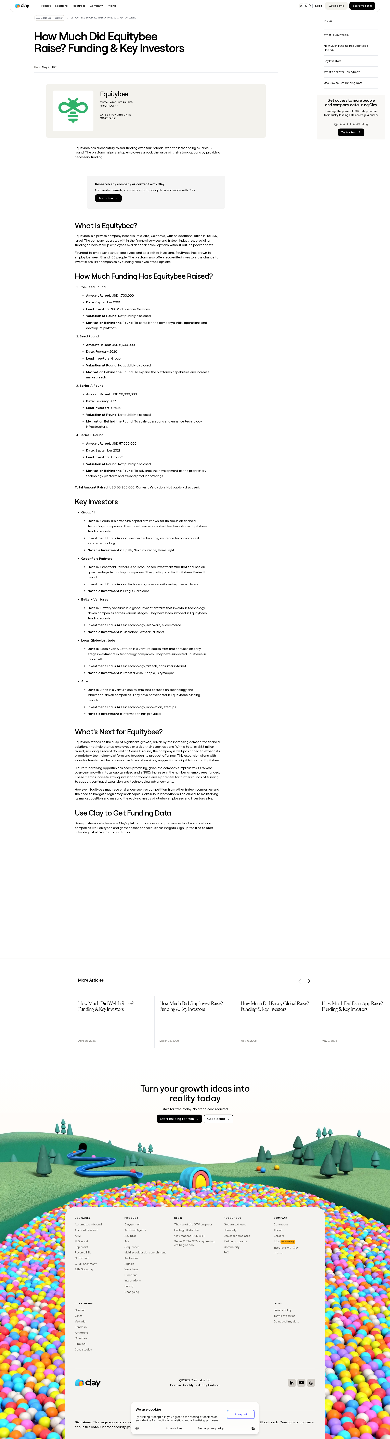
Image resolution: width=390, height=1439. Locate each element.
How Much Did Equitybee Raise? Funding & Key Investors (103, 18)
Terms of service (284, 1315)
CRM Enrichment (86, 1263)
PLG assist (81, 1241)
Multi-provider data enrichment (145, 1252)
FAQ (226, 1252)
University (230, 1230)
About (278, 1230)
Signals (129, 1263)
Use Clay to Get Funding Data (343, 82)
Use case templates (237, 1235)
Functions (131, 1275)
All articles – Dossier (49, 18)
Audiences (131, 1258)
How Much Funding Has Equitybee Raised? (346, 48)
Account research (86, 1230)
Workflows (132, 1269)
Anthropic (81, 1332)
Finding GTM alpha (186, 1230)
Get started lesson (236, 1224)
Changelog (132, 1291)
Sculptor (130, 1235)
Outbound (82, 1258)
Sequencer (132, 1247)
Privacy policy (282, 1310)
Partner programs (235, 1241)
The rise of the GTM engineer (193, 1224)
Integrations (133, 1280)
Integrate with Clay (286, 1247)
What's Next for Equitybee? (342, 71)
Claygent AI (132, 1224)
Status (278, 1253)
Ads (127, 1241)
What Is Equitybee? (336, 34)
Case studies (83, 1349)
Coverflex (81, 1338)
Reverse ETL (83, 1252)
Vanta (78, 1315)
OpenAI (79, 1310)
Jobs (277, 1241)
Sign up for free (189, 828)
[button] (300, 982)
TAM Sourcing (84, 1269)
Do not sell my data (286, 1321)
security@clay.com (128, 1427)
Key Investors (332, 61)
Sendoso (81, 1327)
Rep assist (81, 1247)
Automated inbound (88, 1224)
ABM (78, 1235)
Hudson (214, 1385)
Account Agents (135, 1230)
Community (231, 1247)
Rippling (80, 1343)
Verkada (80, 1321)
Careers (279, 1235)
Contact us (281, 1224)
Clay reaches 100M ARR (189, 1235)
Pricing (129, 1286)
